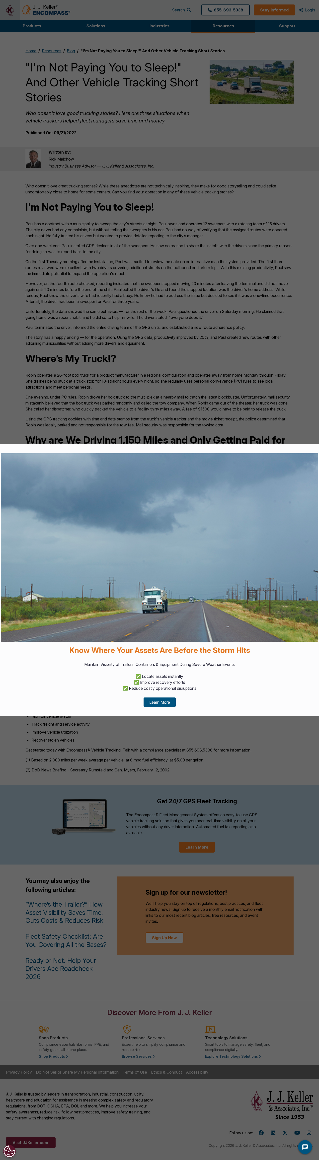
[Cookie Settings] (9, 1151)
